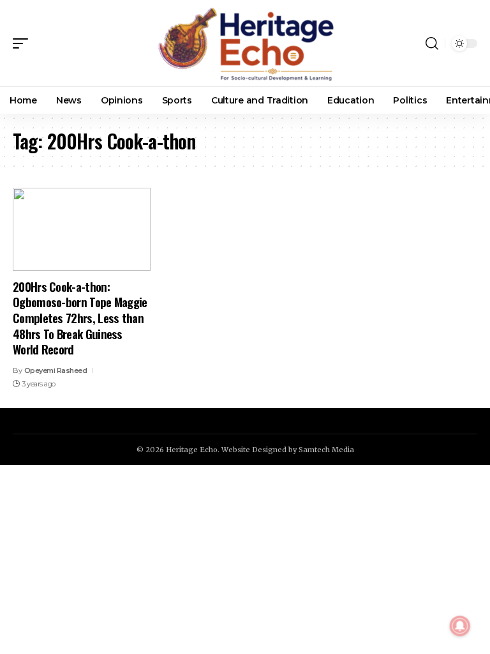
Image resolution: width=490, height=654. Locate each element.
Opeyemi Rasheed (55, 370)
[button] (23, 43)
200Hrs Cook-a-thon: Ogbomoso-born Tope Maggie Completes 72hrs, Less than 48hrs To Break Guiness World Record (80, 317)
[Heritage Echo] (245, 43)
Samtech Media (326, 449)
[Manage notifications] (460, 626)
